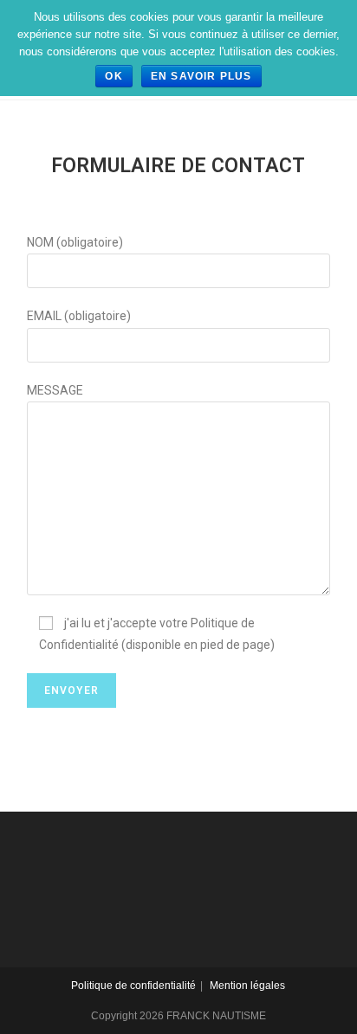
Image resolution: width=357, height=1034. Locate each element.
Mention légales (247, 985)
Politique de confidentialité (133, 985)
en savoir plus (201, 76)
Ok (113, 76)
